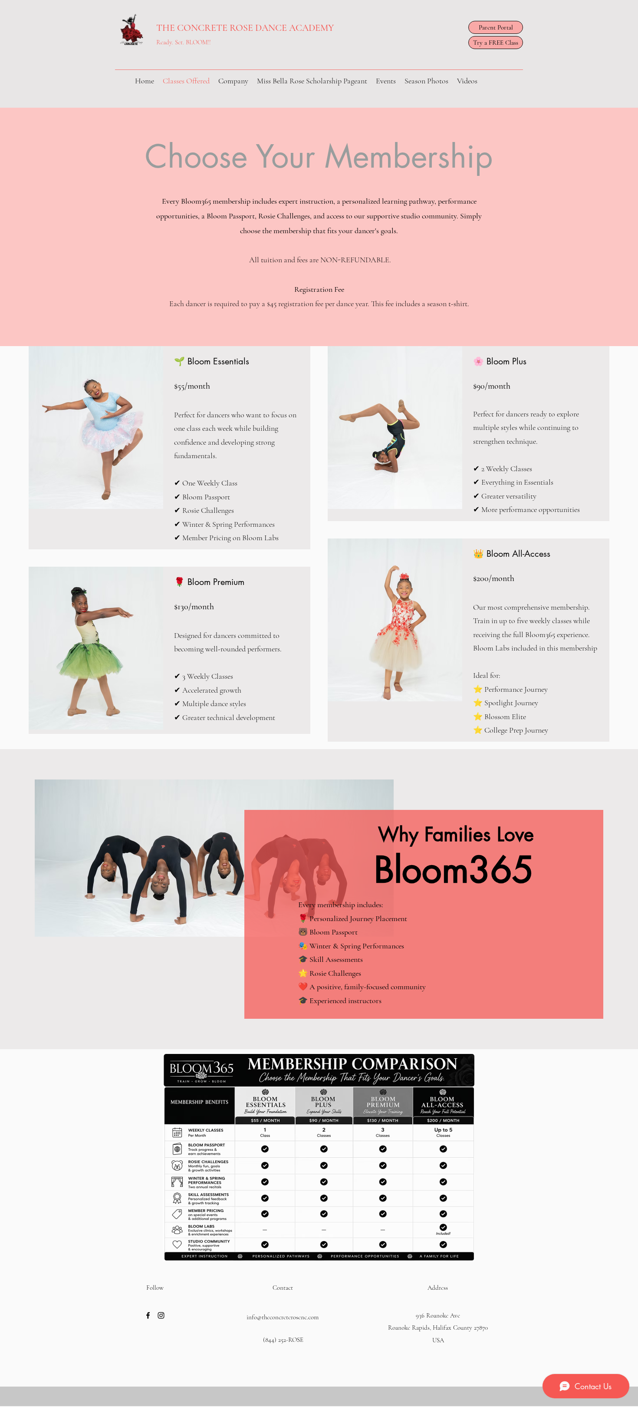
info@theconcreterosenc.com (283, 1317)
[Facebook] (148, 1315)
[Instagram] (161, 1315)
